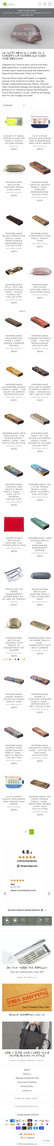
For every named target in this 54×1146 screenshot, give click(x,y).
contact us (27, 1090)
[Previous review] (5, 894)
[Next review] (49, 894)
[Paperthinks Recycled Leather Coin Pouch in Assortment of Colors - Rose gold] (7, 659)
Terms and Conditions (27, 1082)
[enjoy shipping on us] (27, 997)
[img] (27, 857)
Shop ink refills (27, 977)
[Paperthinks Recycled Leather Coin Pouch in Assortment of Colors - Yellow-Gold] (21, 659)
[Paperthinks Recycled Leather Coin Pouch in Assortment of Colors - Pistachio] (13, 662)
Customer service (26, 1106)
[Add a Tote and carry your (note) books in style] (27, 1035)
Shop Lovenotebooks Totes (27, 1060)
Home (26, 29)
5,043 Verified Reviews (27, 861)
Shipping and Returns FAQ (27, 1078)
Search (27, 1070)
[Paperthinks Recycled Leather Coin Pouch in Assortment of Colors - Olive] (15, 659)
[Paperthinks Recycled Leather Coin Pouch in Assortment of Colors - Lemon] (13, 659)
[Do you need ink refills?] (27, 950)
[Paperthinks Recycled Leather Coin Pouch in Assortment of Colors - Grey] (10, 659)
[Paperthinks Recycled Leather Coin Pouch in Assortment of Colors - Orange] (24, 659)
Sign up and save (26, 1098)
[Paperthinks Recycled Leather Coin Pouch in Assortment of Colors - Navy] (18, 659)
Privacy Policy (27, 1086)
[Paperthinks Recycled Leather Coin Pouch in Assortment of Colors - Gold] (4, 659)
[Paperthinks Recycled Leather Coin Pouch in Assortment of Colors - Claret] (15, 662)
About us (27, 1074)
